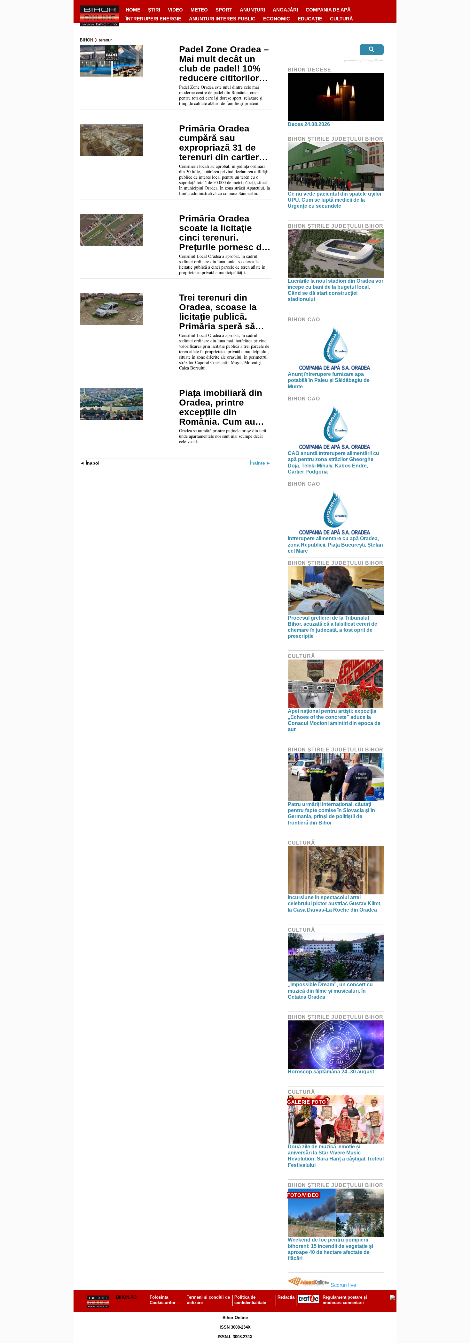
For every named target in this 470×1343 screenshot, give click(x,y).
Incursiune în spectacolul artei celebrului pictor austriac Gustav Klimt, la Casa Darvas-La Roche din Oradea (334, 903)
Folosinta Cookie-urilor (163, 1300)
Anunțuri (252, 9)
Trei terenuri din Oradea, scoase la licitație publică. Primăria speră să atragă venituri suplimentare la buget (218, 312)
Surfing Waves (373, 60)
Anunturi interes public (222, 18)
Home (133, 9)
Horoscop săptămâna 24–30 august (331, 1071)
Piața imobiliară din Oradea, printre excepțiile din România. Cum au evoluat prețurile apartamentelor (220, 407)
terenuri (106, 40)
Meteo (199, 9)
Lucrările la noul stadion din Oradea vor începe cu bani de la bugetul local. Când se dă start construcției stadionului (335, 290)
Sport (223, 9)
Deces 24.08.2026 (309, 124)
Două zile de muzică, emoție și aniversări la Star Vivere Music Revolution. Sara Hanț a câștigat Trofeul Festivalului (336, 1156)
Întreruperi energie (153, 18)
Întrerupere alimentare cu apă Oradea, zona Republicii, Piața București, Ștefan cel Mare (335, 544)
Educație (310, 18)
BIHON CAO (304, 319)
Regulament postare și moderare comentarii (345, 1300)
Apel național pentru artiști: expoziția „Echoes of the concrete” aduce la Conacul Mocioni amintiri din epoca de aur (334, 720)
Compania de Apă (328, 9)
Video (175, 9)
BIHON (86, 40)
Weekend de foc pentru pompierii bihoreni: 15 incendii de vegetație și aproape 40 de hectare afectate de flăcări (330, 1249)
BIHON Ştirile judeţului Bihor (335, 139)
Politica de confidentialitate (250, 1300)
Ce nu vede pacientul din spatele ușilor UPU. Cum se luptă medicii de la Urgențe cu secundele (335, 200)
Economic (276, 18)
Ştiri (154, 9)
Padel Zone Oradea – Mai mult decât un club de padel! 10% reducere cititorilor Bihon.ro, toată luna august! (224, 64)
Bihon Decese (309, 69)
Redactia (286, 1297)
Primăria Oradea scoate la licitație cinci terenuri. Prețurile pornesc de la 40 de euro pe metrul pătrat (223, 233)
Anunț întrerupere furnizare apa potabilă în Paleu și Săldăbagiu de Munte (329, 380)
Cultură (341, 18)
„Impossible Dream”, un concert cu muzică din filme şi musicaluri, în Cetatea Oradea (330, 990)
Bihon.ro (126, 1297)
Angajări (285, 9)
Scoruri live (343, 1285)
